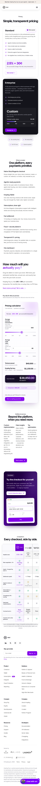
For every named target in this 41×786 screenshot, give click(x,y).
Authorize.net (7, 713)
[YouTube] (20, 643)
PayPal (6, 706)
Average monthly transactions (8, 323)
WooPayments (8, 709)
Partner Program (26, 713)
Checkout (6, 669)
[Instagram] (15, 643)
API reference (25, 729)
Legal (28, 762)
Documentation (26, 726)
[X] (10, 643)
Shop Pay (6, 702)
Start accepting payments (15, 399)
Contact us (11, 130)
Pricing (6, 726)
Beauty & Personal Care (28, 673)
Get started (11, 73)
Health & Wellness (27, 676)
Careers (24, 706)
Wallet (5, 673)
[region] (20, 583)
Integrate (6, 680)
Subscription (9, 676)
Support (6, 729)
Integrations (25, 740)
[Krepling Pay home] (6, 7)
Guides (6, 733)
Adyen (5, 716)
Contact (24, 709)
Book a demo (19, 460)
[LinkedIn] (6, 643)
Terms (18, 762)
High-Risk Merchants (27, 692)
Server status (25, 733)
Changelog (25, 736)
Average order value (8, 344)
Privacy (23, 762)
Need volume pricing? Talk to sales (14, 288)
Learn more (31, 2)
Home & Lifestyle (26, 683)
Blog (5, 736)
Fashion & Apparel (27, 669)
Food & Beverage (26, 680)
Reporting (6, 687)
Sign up (31, 653)
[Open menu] (37, 7)
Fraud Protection (8, 683)
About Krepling (26, 702)
